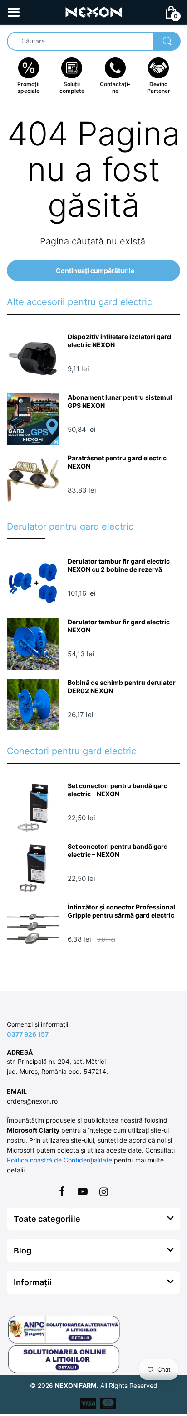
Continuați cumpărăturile (95, 270)
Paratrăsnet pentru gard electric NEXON (117, 462)
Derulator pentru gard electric (70, 526)
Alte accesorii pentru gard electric (79, 302)
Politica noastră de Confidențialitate (60, 1160)
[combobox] (93, 41)
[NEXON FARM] (93, 11)
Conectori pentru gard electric (71, 751)
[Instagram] (103, 1191)
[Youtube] (83, 1191)
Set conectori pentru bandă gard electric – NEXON (118, 790)
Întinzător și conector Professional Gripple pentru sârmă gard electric (121, 911)
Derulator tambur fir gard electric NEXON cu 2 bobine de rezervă (119, 565)
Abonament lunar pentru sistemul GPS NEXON (120, 401)
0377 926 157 (28, 1034)
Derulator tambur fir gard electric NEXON (119, 626)
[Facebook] (62, 1191)
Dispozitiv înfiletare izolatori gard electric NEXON (119, 341)
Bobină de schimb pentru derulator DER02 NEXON (122, 686)
